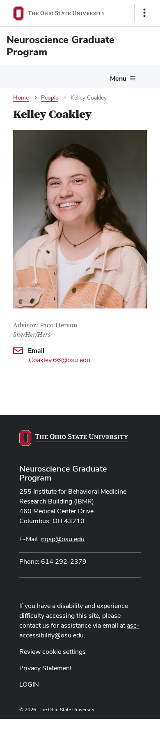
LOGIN (29, 684)
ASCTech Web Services (115, 726)
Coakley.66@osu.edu (59, 360)
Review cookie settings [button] (52, 651)
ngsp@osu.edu (63, 539)
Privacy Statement (45, 668)
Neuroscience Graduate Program (63, 473)
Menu (118, 78)
